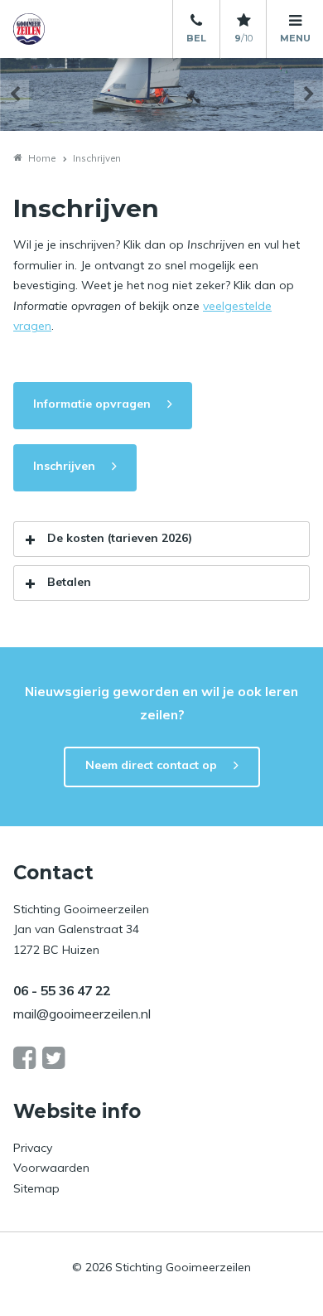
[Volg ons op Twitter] (53, 1058)
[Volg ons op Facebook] (24, 1058)
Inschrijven (64, 465)
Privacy (32, 1147)
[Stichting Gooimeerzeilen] (58, 29)
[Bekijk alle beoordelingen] (243, 20)
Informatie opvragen (92, 403)
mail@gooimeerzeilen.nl (82, 1013)
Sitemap (36, 1188)
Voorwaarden (51, 1167)
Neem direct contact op (151, 764)
